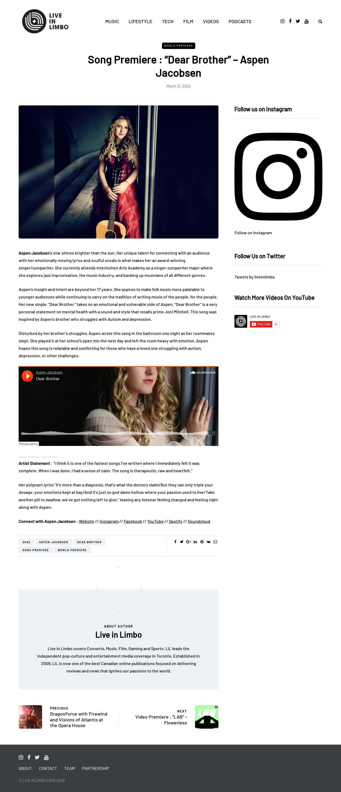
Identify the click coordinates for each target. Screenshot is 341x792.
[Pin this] (201, 541)
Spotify (175, 521)
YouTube (155, 521)
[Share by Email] (215, 541)
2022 (26, 542)
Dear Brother (50, 456)
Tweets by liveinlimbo (254, 276)
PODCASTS (240, 21)
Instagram (109, 521)
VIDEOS (211, 21)
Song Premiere (36, 550)
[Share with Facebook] (175, 541)
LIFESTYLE (140, 21)
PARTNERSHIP (95, 768)
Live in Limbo (118, 634)
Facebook (133, 521)
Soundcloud (199, 521)
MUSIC (112, 21)
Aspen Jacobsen (29, 456)
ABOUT (25, 768)
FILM (188, 21)
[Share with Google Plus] (188, 541)
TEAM (69, 768)
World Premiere (178, 45)
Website (86, 521)
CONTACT (48, 768)
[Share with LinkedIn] (195, 541)
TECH (168, 21)
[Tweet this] (181, 541)
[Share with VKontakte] (208, 541)
